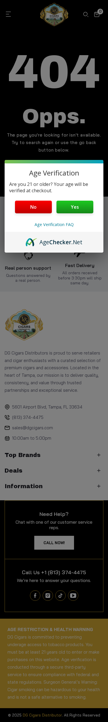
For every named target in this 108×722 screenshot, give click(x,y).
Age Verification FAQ (54, 224)
